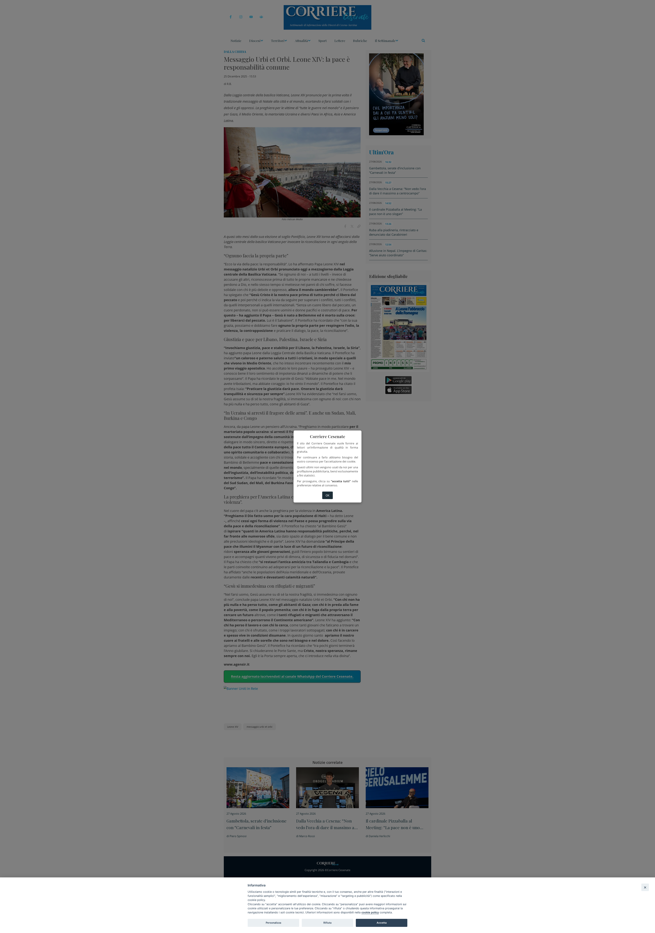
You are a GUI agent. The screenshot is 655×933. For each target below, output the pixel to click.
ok (327, 495)
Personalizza (273, 922)
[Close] (645, 887)
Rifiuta (327, 922)
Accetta (382, 922)
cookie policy (370, 912)
